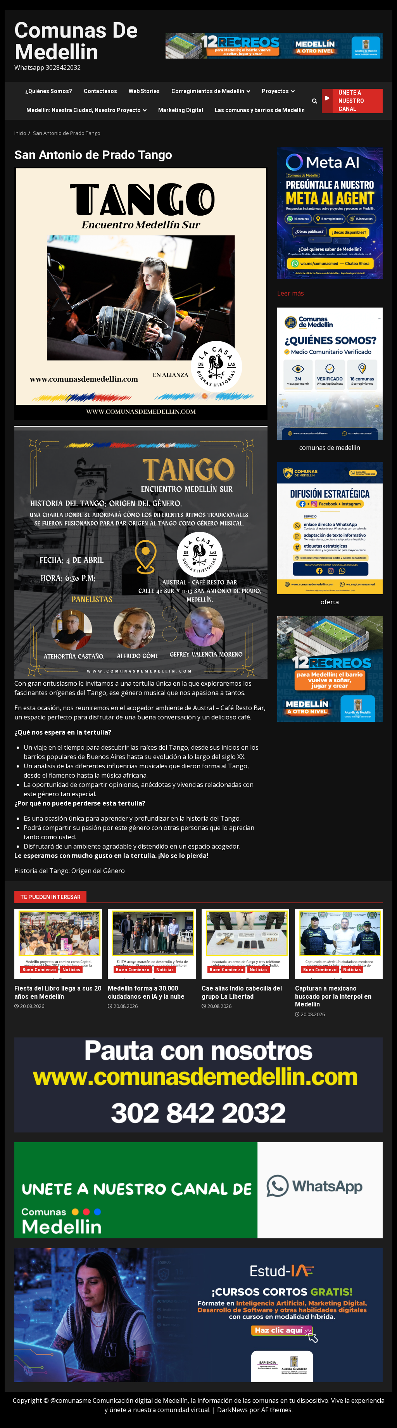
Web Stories (144, 91)
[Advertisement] (274, 45)
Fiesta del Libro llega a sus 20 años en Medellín (58, 944)
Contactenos (100, 91)
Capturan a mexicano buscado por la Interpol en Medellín (339, 944)
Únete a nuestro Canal (351, 101)
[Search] (314, 101)
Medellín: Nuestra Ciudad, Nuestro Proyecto (83, 110)
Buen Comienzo (39, 969)
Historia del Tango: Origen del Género (69, 870)
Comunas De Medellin (76, 41)
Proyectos (275, 91)
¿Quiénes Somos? (48, 91)
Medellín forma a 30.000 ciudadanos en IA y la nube (151, 944)
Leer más (290, 293)
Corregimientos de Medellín (207, 91)
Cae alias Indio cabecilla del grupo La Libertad (245, 944)
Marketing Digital (180, 110)
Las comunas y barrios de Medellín (260, 110)
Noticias (71, 969)
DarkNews (232, 1410)
